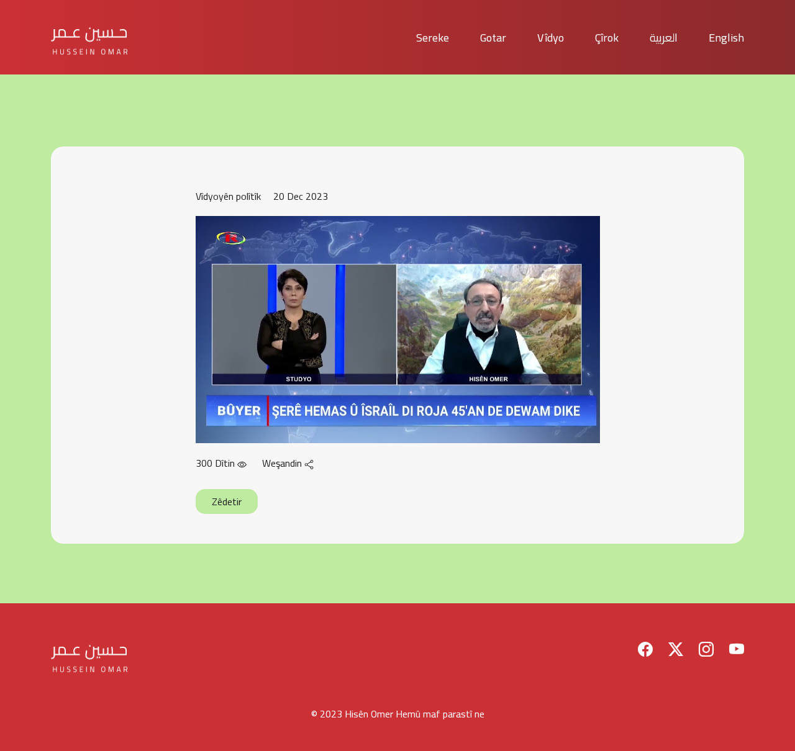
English (726, 37)
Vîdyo (550, 37)
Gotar (493, 37)
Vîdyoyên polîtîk (228, 196)
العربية (664, 37)
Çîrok (607, 37)
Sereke (432, 37)
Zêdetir (227, 501)
